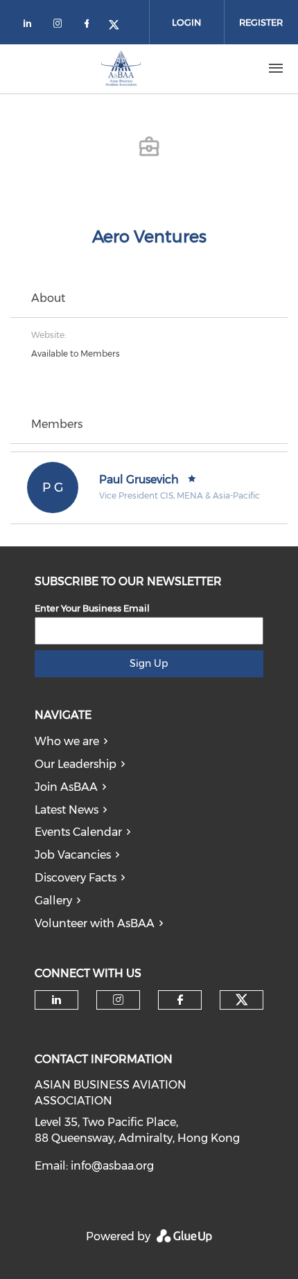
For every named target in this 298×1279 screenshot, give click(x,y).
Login (186, 22)
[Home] (121, 68)
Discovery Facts (75, 877)
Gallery (53, 900)
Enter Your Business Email (92, 608)
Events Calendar (78, 832)
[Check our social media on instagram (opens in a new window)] (60, 26)
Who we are (67, 741)
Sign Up (149, 663)
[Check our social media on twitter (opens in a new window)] (118, 26)
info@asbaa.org (112, 1165)
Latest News (66, 809)
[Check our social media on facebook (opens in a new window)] (89, 26)
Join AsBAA (66, 787)
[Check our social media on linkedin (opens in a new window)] (31, 26)
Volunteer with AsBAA (95, 923)
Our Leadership (75, 764)
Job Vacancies (73, 854)
